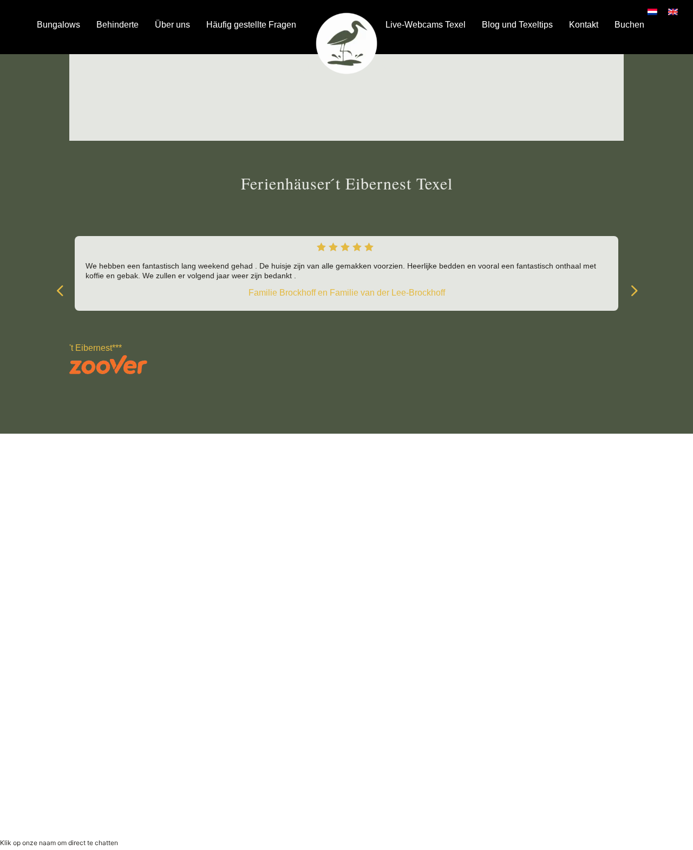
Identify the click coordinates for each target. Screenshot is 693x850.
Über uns (172, 24)
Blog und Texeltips (517, 24)
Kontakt (583, 24)
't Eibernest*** (95, 347)
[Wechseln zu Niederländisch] (652, 11)
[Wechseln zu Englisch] (673, 11)
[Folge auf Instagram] (229, 534)
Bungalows (58, 24)
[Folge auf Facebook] (208, 534)
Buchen (629, 24)
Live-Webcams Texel (425, 24)
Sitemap (379, 531)
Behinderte (117, 24)
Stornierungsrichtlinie (493, 805)
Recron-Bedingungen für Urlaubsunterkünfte (524, 791)
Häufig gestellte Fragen (251, 24)
